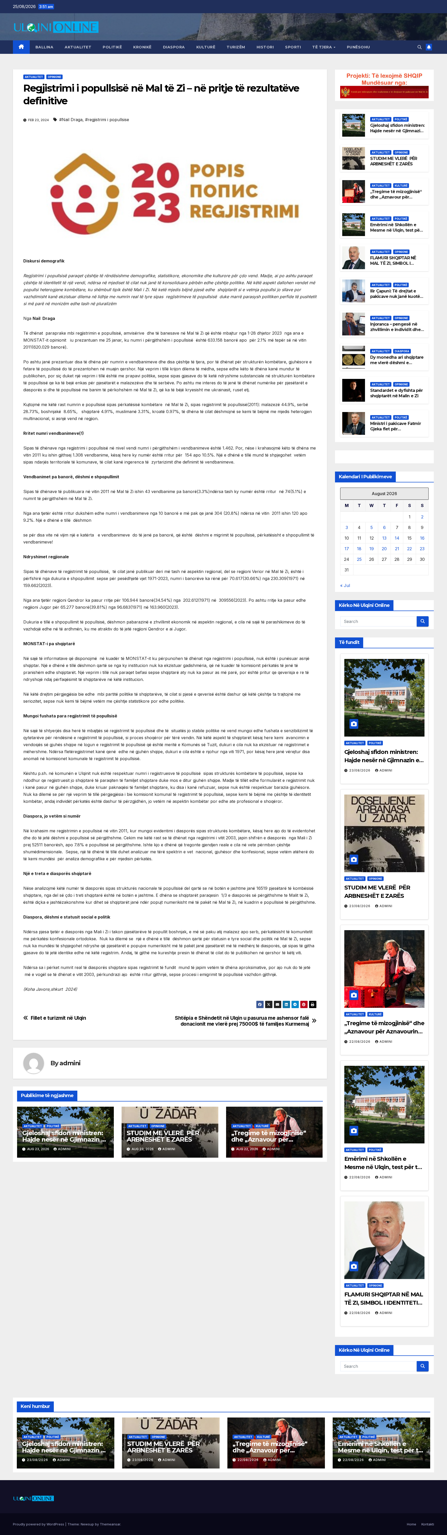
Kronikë (142, 47)
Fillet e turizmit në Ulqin (58, 1018)
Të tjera (322, 47)
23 (422, 548)
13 (384, 538)
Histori (265, 47)
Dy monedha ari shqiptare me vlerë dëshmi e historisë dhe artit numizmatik (397, 365)
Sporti (293, 47)
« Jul (345, 585)
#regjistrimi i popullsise (107, 119)
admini (69, 1063)
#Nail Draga (71, 119)
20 (384, 548)
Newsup (87, 1524)
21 (397, 548)
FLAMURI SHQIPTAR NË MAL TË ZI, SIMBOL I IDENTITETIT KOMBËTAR (395, 263)
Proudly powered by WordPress (39, 1524)
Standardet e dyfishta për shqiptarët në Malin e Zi (396, 393)
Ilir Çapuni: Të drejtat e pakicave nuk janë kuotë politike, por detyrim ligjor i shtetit (396, 299)
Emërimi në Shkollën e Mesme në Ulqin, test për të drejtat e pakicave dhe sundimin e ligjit (396, 232)
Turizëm (236, 47)
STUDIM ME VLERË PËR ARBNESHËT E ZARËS (163, 1136)
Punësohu (358, 47)
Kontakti (427, 1524)
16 (422, 538)
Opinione (54, 76)
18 (359, 548)
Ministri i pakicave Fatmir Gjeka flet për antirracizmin (395, 429)
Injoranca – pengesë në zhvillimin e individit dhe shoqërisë (395, 329)
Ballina (44, 47)
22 (409, 548)
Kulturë (205, 47)
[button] (420, 47)
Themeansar (110, 1524)
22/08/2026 (360, 1042)
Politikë (112, 47)
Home (411, 1524)
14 (397, 538)
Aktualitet (78, 47)
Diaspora (174, 47)
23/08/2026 (360, 770)
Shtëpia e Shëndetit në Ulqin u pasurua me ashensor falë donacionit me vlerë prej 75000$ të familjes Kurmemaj (242, 1021)
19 (371, 548)
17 (347, 548)
